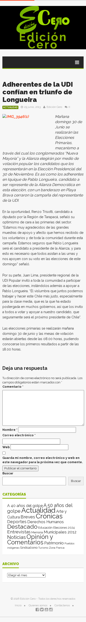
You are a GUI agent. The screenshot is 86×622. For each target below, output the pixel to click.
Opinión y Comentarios (30, 539)
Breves (28, 516)
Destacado (22, 526)
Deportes (17, 521)
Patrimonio (54, 543)
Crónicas (49, 516)
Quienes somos (38, 605)
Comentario (12, 386)
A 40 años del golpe (25, 505)
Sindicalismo (29, 547)
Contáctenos (62, 605)
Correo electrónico (19, 435)
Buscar (7, 473)
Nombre (9, 429)
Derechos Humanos (45, 521)
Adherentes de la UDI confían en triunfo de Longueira (37, 92)
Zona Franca (56, 547)
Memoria (37, 532)
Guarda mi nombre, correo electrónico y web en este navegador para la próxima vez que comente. (42, 460)
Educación (45, 527)
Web (6, 447)
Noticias (16, 537)
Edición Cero (43, 40)
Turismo (43, 547)
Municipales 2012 (60, 532)
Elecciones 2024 (64, 527)
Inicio (18, 605)
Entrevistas (19, 532)
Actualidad (10, 107)
